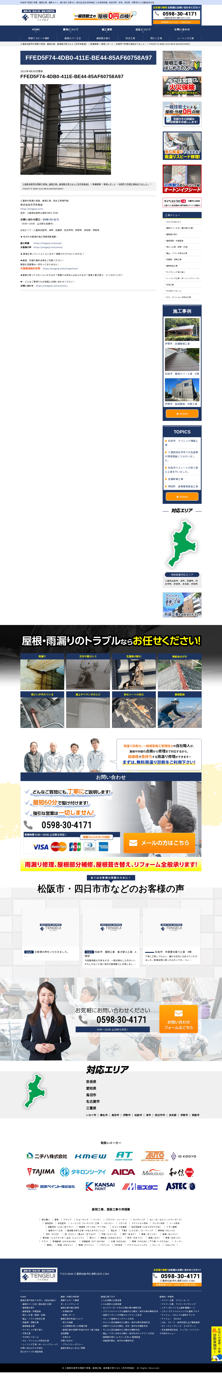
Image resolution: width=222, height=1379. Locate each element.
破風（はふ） (154, 1237)
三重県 (91, 1107)
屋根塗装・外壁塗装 (174, 240)
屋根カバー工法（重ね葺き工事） (180, 228)
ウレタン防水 (159, 1223)
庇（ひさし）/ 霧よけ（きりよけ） (81, 1234)
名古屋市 (93, 1101)
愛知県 (91, 1088)
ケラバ (45, 1241)
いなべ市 (91, 1115)
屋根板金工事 (172, 265)
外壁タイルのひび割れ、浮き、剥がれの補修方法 (125, 1326)
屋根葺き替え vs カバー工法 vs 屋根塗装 (121, 1337)
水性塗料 (62, 1223)
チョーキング (82, 1219)
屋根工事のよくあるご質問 (73, 1348)
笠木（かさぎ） (53, 1234)
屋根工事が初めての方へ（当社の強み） (38, 1300)
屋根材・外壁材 (166, 1297)
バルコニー (109, 1223)
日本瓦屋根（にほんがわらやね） (146, 1226)
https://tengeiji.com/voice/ (48, 247)
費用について (71, 29)
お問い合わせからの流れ (31, 1348)
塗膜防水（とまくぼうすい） (61, 1226)
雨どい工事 (156, 38)
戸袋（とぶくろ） (109, 1234)
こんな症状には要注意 (111, 1304)
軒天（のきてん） (135, 1237)
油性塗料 (49, 1223)
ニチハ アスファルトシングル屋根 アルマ (180, 1311)
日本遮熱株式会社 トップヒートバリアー (181, 1330)
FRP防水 (118, 1244)
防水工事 (130, 38)
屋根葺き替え (103, 38)
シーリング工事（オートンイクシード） (183, 278)
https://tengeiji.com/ (31, 208)
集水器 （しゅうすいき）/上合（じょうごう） (64, 1237)
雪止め (114, 1230)
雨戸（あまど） (129, 1234)
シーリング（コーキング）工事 (85, 1223)
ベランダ (123, 1223)
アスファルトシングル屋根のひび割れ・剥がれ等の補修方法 (130, 1311)
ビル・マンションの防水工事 (178, 297)
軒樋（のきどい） (66, 1244)
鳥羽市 (91, 1094)
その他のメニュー (167, 1333)
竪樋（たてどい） (87, 1244)
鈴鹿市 (195, 1115)
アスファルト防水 (140, 1223)
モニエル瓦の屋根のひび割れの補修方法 (121, 1330)
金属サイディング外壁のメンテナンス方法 (122, 1315)
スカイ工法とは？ (174, 221)
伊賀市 (184, 1115)
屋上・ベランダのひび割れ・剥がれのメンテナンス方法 (128, 1333)
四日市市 (160, 1115)
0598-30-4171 (51, 219)
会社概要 (65, 1333)
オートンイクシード (70, 1304)
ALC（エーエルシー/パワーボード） (166, 1219)
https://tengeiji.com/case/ (48, 243)
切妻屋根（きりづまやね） (94, 1241)
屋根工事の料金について (72, 1319)
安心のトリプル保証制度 (31, 1352)
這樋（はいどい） (170, 1234)
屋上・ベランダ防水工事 (176, 253)
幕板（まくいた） (149, 1234)
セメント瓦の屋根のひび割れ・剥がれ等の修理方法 (126, 1322)
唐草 (57, 1219)
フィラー (97, 1219)
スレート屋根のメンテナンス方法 (118, 1319)
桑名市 (104, 1115)
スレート (156, 1244)
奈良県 (91, 1081)
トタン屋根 (171, 1226)
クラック (67, 1219)
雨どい (93, 1237)
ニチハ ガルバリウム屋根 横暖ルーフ (178, 1308)
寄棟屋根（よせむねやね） (65, 1241)
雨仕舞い (46, 1219)
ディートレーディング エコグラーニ (179, 1326)
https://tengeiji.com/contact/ (52, 285)
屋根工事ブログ (108, 1297)
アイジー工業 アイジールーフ (176, 1300)
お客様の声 (68, 1311)
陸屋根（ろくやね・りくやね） (93, 1226)
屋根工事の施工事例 (70, 1308)
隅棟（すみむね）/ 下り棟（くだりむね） (151, 1241)
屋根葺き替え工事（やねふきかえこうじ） (86, 1230)
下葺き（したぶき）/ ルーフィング (137, 1230)
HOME (36, 29)
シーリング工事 (185, 38)
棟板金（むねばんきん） (111, 1237)
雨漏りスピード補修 (38, 38)
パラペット (105, 1244)
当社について (143, 29)
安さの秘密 (68, 1322)
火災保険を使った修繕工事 (75, 1326)
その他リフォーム (174, 290)
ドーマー (179, 1241)
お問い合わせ (182, 29)
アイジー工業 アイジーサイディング (179, 1304)
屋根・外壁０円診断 (70, 1297)
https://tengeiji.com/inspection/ (60, 268)
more (184, 413)
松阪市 (138, 1115)
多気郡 (173, 1115)
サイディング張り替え (175, 272)
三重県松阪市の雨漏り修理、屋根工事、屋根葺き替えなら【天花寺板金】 (100, 1367)
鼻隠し (50, 1244)
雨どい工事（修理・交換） (177, 246)
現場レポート (69, 1315)
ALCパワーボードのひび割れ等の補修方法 (122, 1308)
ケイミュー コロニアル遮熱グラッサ (178, 1315)
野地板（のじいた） (167, 1230)
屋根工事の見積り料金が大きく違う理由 (81, 1330)
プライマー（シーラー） (117, 1219)
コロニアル (170, 1244)
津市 (148, 1115)
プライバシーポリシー (73, 1344)
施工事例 (107, 29)
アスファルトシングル (137, 1244)
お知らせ (67, 1337)
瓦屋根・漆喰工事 (174, 259)
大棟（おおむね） (119, 1241)
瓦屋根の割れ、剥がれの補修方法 (118, 1341)
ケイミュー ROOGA (171, 1319)
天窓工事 (170, 284)
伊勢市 (127, 1115)
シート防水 (174, 1223)
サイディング (139, 1219)
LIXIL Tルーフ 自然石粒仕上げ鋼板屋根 (181, 1322)
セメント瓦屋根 (119, 1226)
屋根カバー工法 (72, 38)
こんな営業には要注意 (111, 1300)
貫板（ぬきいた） (173, 1237)
